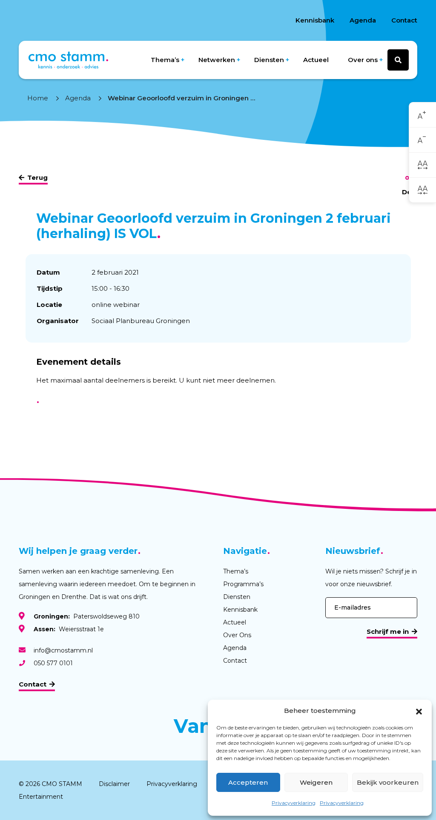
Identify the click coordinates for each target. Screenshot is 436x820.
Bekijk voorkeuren (388, 782)
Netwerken (216, 60)
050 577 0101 (53, 663)
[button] (419, 711)
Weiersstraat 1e (69, 629)
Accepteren (248, 782)
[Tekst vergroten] (422, 115)
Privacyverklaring (294, 803)
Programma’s (243, 584)
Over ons (363, 60)
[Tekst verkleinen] (422, 140)
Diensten (269, 60)
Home (37, 98)
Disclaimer (114, 784)
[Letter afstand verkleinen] (422, 189)
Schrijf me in (388, 631)
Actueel (316, 60)
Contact (404, 20)
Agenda (363, 20)
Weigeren (316, 782)
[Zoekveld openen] (398, 60)
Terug (37, 177)
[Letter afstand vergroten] (422, 165)
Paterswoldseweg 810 (87, 616)
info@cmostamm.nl (63, 650)
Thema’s (165, 60)
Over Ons (237, 635)
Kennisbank (314, 20)
